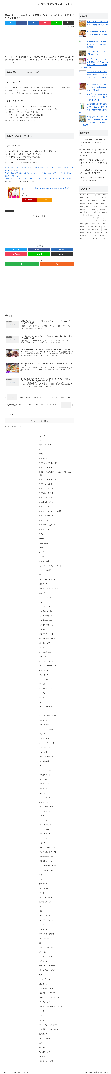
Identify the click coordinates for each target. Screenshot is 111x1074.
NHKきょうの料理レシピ (48, 479)
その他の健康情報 (45, 620)
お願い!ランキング (45, 597)
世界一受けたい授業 (46, 856)
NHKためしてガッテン (47, 493)
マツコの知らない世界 (47, 806)
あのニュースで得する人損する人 (51, 566)
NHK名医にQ (44, 520)
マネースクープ (44, 811)
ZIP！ (41, 547)
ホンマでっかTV (45, 802)
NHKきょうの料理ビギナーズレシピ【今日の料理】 (55, 473)
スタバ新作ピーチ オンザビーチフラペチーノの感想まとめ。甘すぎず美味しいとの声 (93, 142)
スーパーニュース (45, 747)
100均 (41, 440)
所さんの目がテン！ (46, 897)
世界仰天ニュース (45, 861)
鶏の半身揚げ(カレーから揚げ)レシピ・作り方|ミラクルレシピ (97, 34)
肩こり (41, 1020)
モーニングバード (45, 829)
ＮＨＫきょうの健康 (46, 1061)
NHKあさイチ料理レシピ (48, 463)
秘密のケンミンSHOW (47, 993)
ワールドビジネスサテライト (49, 847)
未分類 (41, 925)
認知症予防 (43, 1034)
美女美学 (42, 1011)
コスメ (41, 702)
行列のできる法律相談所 (48, 1025)
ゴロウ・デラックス (46, 706)
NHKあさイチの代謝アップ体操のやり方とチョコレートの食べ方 (93, 179)
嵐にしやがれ (44, 888)
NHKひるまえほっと (46, 497)
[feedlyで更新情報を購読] (22, 264)
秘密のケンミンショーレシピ (49, 997)
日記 (40, 911)
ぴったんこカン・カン (47, 661)
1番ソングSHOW (45, 445)
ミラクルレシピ (44, 820)
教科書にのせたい (45, 902)
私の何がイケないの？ (47, 988)
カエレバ (28, 193)
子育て (41, 879)
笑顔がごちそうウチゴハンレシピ (51, 1006)
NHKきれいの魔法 (45, 484)
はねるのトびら (44, 643)
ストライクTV (44, 738)
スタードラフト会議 (46, 729)
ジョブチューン (44, 720)
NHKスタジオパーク (46, 516)
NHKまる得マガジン (46, 502)
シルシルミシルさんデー (48, 716)
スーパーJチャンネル (46, 743)
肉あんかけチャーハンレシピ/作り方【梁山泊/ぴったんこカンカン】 (97, 24)
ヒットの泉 (43, 793)
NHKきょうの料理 (45, 467)
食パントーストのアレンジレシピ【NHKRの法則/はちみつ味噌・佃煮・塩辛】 (97, 87)
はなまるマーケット (46, 634)
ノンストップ (44, 784)
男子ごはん (43, 984)
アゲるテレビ (44, 679)
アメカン (42, 684)
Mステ (41, 454)
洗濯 (40, 943)
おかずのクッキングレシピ (48, 579)
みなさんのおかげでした (48, 666)
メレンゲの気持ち (45, 825)
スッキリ (42, 734)
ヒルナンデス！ (44, 797)
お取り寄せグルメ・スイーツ (49, 588)
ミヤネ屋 (42, 816)
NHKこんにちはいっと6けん (49, 488)
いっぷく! (42, 575)
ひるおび (42, 656)
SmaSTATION (44, 543)
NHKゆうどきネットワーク (48, 507)
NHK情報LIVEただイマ (47, 525)
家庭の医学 (43, 884)
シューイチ (43, 711)
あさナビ (42, 557)
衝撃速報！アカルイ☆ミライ (49, 1029)
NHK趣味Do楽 (44, 529)
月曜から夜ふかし (45, 916)
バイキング (43, 788)
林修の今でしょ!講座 (46, 934)
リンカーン (43, 838)
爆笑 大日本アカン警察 (47, 970)
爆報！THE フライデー (47, 966)
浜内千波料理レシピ (46, 947)
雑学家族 (42, 1047)
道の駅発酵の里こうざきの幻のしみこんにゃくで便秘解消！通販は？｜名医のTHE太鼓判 (93, 152)
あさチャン (43, 552)
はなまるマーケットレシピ (48, 638)
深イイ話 (42, 952)
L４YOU (42, 449)
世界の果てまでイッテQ (47, 852)
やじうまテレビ (44, 675)
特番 (40, 975)
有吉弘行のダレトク (46, 920)
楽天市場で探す (29, 199)
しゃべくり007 (44, 606)
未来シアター (44, 929)
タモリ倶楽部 (44, 761)
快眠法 (41, 893)
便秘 (40, 875)
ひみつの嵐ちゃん (45, 652)
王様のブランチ (44, 979)
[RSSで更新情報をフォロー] (57, 264)
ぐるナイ (42, 602)
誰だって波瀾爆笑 (45, 1038)
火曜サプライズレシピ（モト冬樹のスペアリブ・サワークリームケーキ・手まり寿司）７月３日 (38, 179)
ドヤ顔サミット (44, 775)
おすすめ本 (43, 584)
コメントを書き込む (39, 421)
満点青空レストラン (46, 956)
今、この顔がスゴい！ (47, 870)
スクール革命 (44, 725)
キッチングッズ (44, 693)
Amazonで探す (44, 199)
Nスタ (41, 534)
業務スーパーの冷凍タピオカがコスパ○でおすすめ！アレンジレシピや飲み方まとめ (93, 162)
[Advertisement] (39, 40)
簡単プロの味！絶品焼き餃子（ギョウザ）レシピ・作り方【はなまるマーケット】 (97, 97)
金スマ (41, 1043)
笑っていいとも (44, 1002)
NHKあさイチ (44, 458)
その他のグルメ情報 (46, 611)
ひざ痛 (41, 647)
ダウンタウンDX (45, 770)
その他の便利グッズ (46, 616)
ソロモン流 (43, 752)
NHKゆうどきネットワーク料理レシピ (52, 511)
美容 (40, 1015)
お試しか (42, 593)
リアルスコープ (44, 834)
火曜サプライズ (10, 211)
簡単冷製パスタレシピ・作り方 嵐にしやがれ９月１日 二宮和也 (97, 44)
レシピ (18, 211)
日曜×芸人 (43, 906)
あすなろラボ (44, 561)
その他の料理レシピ (46, 625)
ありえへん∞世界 (45, 570)
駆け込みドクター (45, 1052)
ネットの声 (43, 779)
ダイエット (43, 766)
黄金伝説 (42, 1056)
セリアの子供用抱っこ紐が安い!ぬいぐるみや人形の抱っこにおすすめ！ (92, 171)
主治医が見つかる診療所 (48, 866)
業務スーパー (44, 938)
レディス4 (42, 843)
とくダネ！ (43, 629)
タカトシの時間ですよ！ (48, 756)
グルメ (41, 697)
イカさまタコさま (45, 688)
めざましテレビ (44, 670)
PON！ (41, 538)
